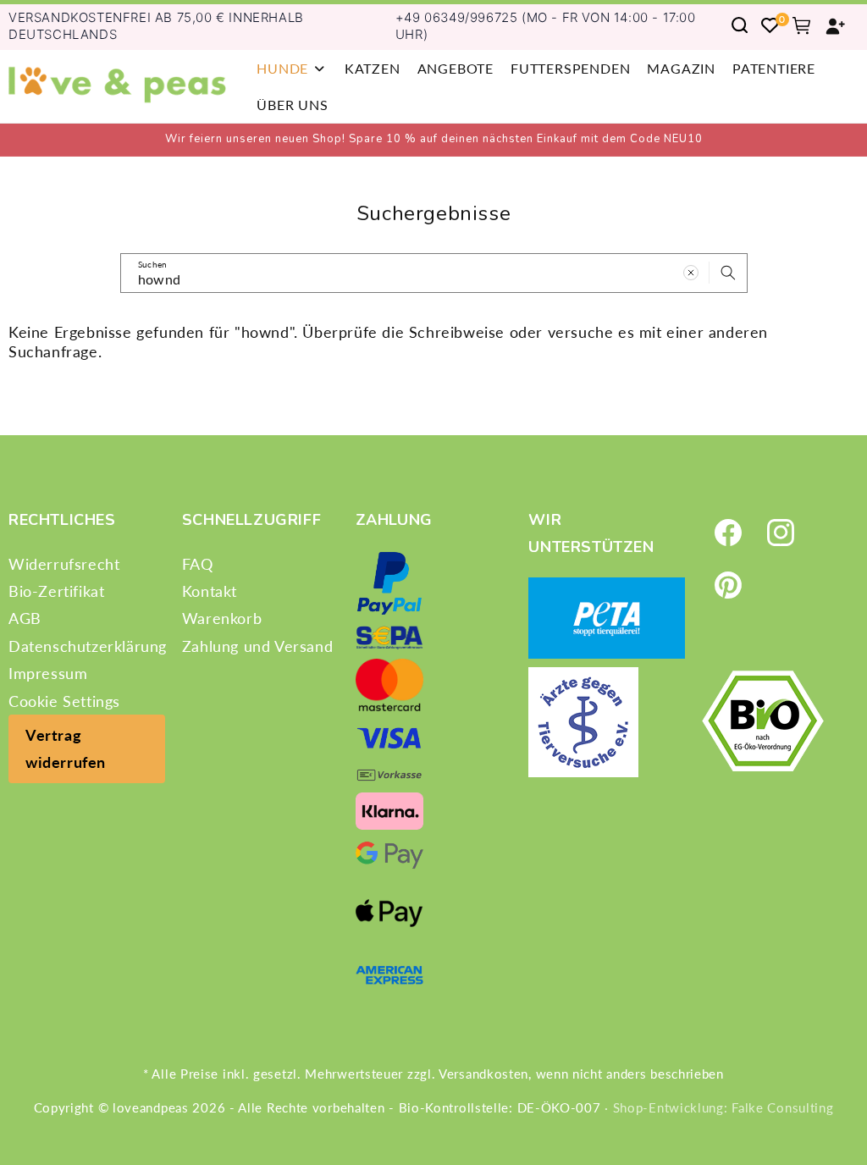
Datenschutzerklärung (87, 646)
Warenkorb (222, 618)
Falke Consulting (782, 1107)
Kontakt (209, 591)
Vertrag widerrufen (65, 748)
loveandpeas (151, 1107)
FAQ (197, 564)
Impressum (47, 673)
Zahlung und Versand (257, 646)
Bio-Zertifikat (56, 591)
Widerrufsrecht (63, 564)
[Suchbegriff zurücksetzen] (691, 272)
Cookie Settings (64, 701)
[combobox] (434, 273)
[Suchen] (728, 272)
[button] (292, 68)
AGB (24, 618)
